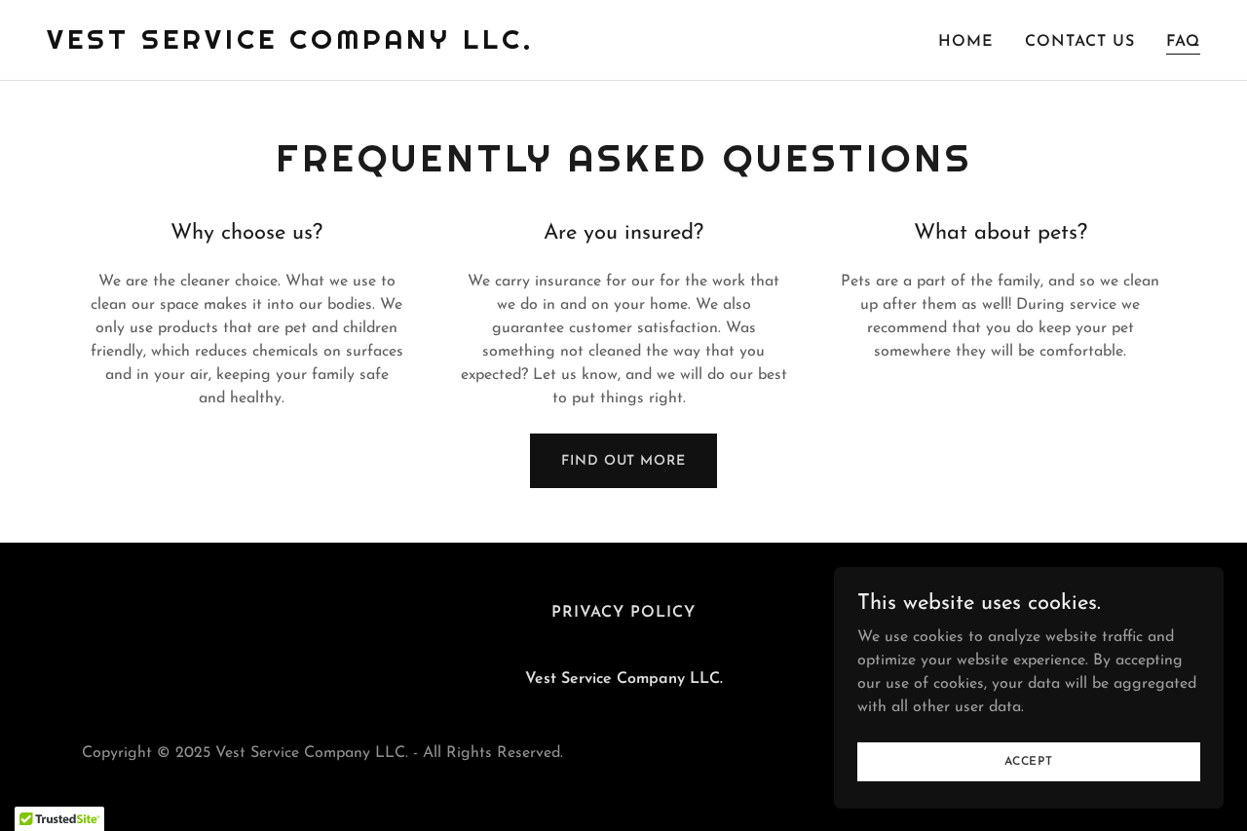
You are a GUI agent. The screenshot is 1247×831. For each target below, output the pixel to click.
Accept (1028, 761)
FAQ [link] (1183, 42)
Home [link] (966, 42)
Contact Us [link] (1080, 42)
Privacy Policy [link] (623, 613)
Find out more (623, 461)
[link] (290, 45)
